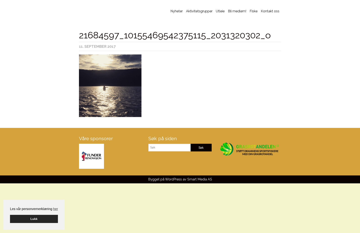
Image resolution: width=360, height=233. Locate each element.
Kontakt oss (270, 11)
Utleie (220, 11)
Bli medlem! (237, 11)
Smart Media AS (199, 179)
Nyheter (176, 11)
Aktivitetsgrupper (199, 11)
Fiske (254, 11)
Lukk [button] (34, 218)
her (55, 209)
